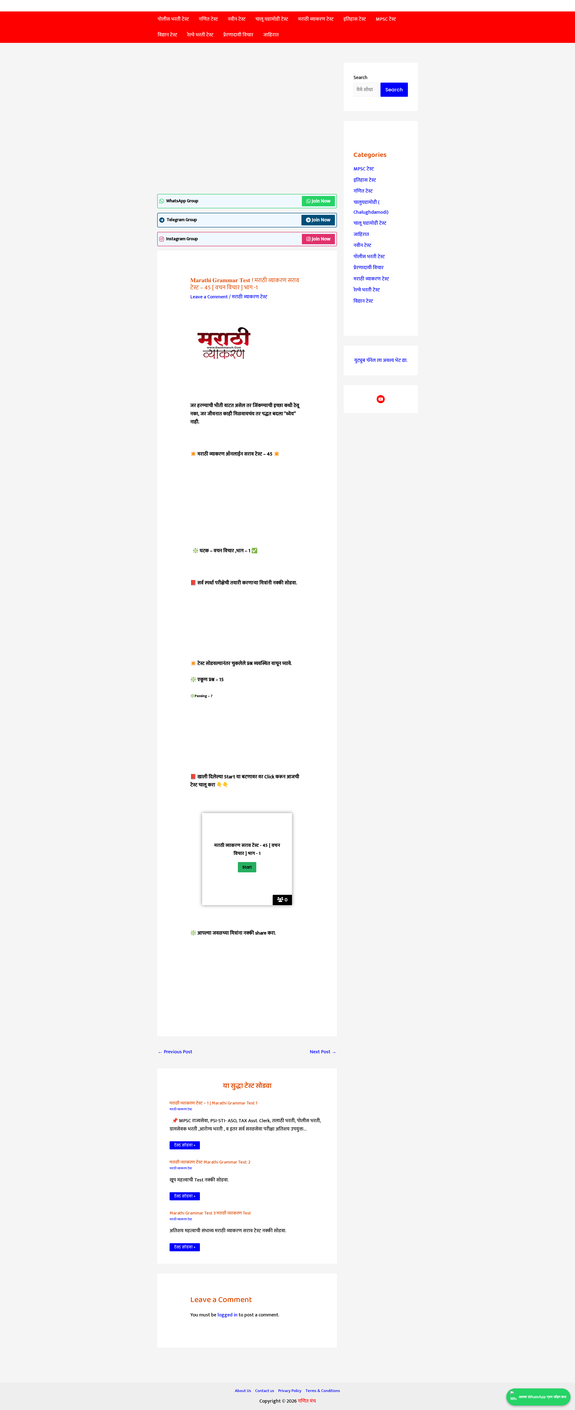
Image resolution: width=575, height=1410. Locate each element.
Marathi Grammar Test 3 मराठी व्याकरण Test (210, 1213)
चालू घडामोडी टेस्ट (370, 223)
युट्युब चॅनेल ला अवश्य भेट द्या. (380, 360)
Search (360, 77)
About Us (243, 1391)
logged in (227, 1315)
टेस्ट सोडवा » (184, 1145)
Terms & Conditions (322, 1391)
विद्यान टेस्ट (363, 301)
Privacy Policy (289, 1391)
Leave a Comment (209, 297)
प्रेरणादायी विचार (369, 268)
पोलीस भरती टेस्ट (369, 257)
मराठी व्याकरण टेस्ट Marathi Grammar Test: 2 (210, 1162)
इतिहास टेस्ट (365, 180)
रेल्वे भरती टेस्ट (367, 290)
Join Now (321, 201)
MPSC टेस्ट (364, 169)
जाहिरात (361, 234)
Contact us (264, 1391)
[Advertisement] (247, 96)
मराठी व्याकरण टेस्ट (249, 297)
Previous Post (175, 1052)
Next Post (323, 1052)
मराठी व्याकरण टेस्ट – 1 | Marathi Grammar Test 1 (213, 1103)
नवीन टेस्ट (362, 245)
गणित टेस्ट (363, 191)
